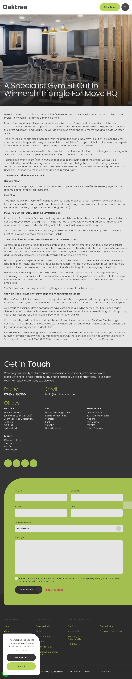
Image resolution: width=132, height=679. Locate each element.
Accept (21, 666)
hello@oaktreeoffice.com (61, 394)
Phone (18, 506)
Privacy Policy (106, 626)
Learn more (21, 650)
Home (7, 626)
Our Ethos (72, 626)
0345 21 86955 (15, 394)
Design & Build (43, 626)
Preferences (21, 657)
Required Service (23, 522)
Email (74, 506)
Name (18, 490)
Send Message (26, 589)
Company (75, 490)
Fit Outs (39, 631)
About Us (8, 631)
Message (19, 537)
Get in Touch (109, 7)
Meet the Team (75, 631)
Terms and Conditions (111, 631)
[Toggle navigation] (125, 7)
